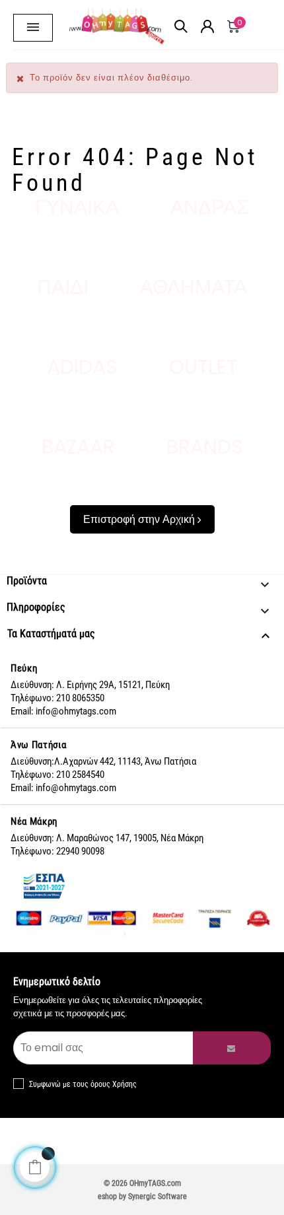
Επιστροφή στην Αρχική (140, 519)
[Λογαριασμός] (207, 3)
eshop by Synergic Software (142, 1196)
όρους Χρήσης (113, 1084)
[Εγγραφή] (232, 1047)
